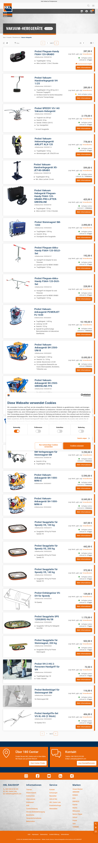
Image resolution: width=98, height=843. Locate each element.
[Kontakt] (96, 831)
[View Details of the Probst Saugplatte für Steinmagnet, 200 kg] (17, 647)
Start (4, 37)
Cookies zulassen (77, 446)
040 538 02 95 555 (11, 789)
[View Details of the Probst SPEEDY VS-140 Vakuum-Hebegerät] (17, 115)
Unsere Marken (78, 789)
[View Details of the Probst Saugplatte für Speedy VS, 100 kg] (17, 528)
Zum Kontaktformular (86, 763)
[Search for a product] (88, 6)
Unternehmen (65, 834)
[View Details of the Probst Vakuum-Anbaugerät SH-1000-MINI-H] (17, 505)
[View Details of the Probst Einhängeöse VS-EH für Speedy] (17, 599)
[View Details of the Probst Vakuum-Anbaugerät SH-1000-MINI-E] (17, 481)
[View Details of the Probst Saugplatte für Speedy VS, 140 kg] (17, 576)
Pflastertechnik (16, 37)
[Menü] (93, 6)
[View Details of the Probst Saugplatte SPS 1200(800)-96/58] (17, 623)
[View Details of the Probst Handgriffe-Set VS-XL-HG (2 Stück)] (17, 720)
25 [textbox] (80, 43)
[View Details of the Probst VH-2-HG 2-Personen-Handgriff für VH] (17, 670)
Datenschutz (44, 834)
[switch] (38, 431)
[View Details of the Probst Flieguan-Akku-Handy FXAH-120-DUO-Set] (17, 285)
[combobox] (82, 43)
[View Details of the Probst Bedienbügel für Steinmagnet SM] (17, 696)
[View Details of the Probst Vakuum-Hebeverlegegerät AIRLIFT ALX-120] (17, 145)
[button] (81, 11)
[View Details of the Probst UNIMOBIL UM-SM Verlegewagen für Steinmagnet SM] (17, 455)
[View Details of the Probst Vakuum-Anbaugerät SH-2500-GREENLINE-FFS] (17, 387)
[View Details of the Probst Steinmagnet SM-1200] (17, 228)
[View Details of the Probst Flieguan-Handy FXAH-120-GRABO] (17, 58)
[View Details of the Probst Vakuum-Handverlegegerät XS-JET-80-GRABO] (17, 170)
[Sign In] (86, 11)
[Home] (7, 10)
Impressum (35, 834)
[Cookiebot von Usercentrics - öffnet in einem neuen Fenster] (82, 395)
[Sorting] (7, 43)
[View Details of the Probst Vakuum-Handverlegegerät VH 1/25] (17, 84)
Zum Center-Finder (38, 763)
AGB (29, 834)
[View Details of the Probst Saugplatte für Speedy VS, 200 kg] (17, 552)
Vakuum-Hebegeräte (26, 37)
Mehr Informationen (84, 67)
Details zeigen (82, 438)
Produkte (9, 37)
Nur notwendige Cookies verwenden (48, 446)
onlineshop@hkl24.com (13, 794)
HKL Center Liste (11, 791)
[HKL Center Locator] (96, 828)
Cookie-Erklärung (54, 834)
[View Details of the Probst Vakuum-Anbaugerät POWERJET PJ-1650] (17, 315)
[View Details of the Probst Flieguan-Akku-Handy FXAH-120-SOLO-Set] (17, 254)
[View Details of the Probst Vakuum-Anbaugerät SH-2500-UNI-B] (17, 351)
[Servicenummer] (96, 824)
